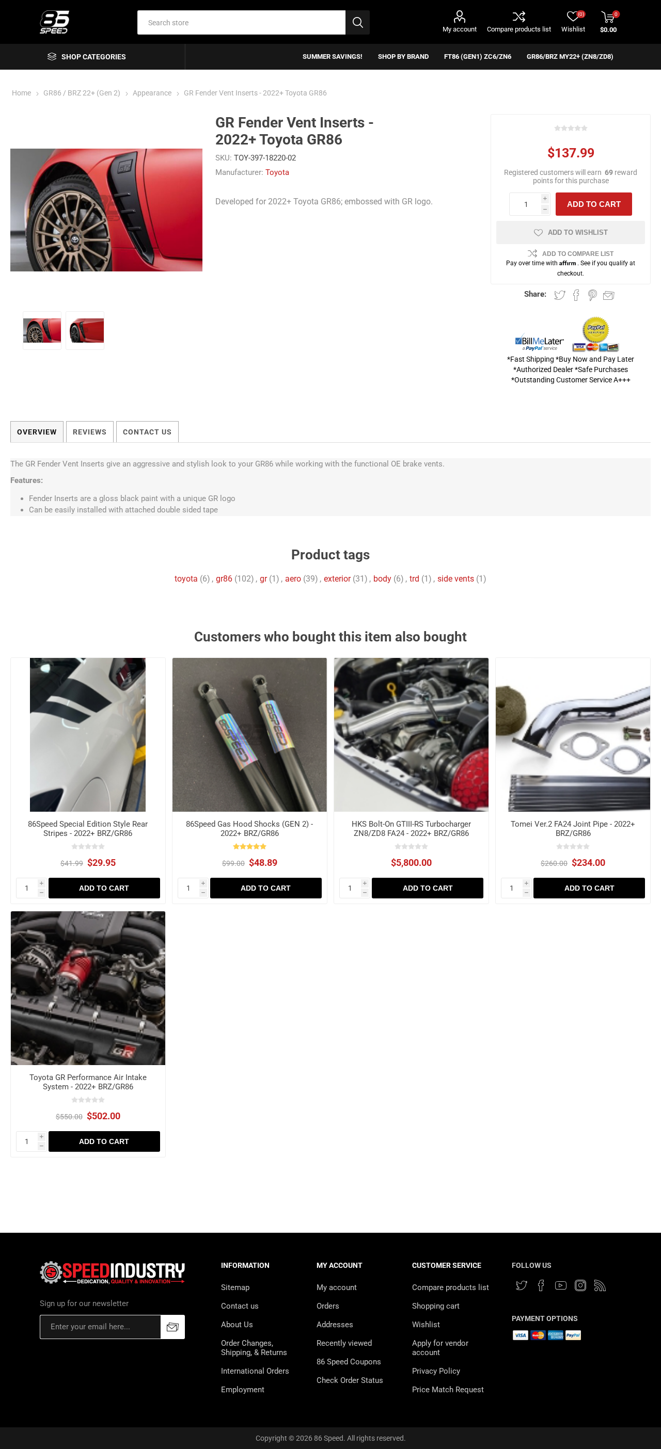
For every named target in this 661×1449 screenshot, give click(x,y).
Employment (242, 1389)
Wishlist (426, 1324)
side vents (455, 579)
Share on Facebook (576, 295)
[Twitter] (521, 1285)
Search (357, 22)
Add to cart (594, 204)
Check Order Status (350, 1380)
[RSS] (600, 1285)
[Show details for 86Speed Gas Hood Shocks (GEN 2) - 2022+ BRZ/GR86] (249, 735)
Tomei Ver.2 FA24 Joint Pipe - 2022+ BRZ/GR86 (573, 828)
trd (414, 579)
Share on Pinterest (592, 295)
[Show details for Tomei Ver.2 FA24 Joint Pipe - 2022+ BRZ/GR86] (573, 735)
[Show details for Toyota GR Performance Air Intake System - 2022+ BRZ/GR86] (88, 988)
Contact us (240, 1306)
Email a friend (609, 295)
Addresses (335, 1324)
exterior (337, 579)
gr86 (224, 579)
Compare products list (519, 29)
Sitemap (235, 1287)
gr (263, 579)
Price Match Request (448, 1389)
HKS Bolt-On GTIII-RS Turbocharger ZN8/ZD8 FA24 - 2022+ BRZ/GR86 (411, 828)
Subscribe (173, 1327)
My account (460, 29)
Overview (37, 432)
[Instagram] (580, 1285)
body (382, 579)
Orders (328, 1306)
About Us (237, 1324)
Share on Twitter (559, 295)
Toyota (277, 172)
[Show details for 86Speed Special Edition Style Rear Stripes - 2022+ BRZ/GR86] (88, 735)
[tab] (37, 432)
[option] (42, 330)
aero (293, 579)
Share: (535, 294)
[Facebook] (541, 1285)
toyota (186, 579)
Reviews (90, 432)
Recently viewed (344, 1343)
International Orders (255, 1371)
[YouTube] (561, 1285)
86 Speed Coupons (349, 1361)
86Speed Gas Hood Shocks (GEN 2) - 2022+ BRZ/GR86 (249, 828)
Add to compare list (577, 253)
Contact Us (147, 432)
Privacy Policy (436, 1371)
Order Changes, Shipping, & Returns (254, 1348)
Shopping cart (436, 1306)
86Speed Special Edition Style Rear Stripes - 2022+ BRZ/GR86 (88, 828)
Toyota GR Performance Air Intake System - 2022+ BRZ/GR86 (88, 1082)
